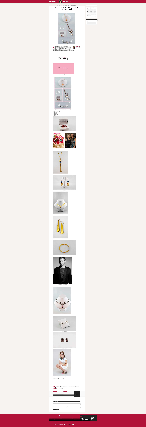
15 (87, 12)
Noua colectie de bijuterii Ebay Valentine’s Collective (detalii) (70, 5)
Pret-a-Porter (61, 388)
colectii (65, 386)
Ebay (72, 386)
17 (90, 12)
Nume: (53, 406)
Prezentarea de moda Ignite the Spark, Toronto (85, 419)
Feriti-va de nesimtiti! (53, 419)
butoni (62, 386)
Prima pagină (58, 5)
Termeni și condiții (69, 424)
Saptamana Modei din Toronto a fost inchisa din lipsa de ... (68, 395)
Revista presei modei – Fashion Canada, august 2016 (57, 395)
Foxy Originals (74, 386)
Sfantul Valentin (54, 387)
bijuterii (58, 386)
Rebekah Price (77, 386)
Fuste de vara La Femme (64, 419)
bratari (60, 386)
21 (95, 12)
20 (94, 12)
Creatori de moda (62, 5)
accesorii (57, 386)
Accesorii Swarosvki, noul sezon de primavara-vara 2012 (75, 419)
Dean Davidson (70, 386)
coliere (67, 386)
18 (91, 12)
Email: (68, 406)
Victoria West (65, 1)
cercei (63, 386)
